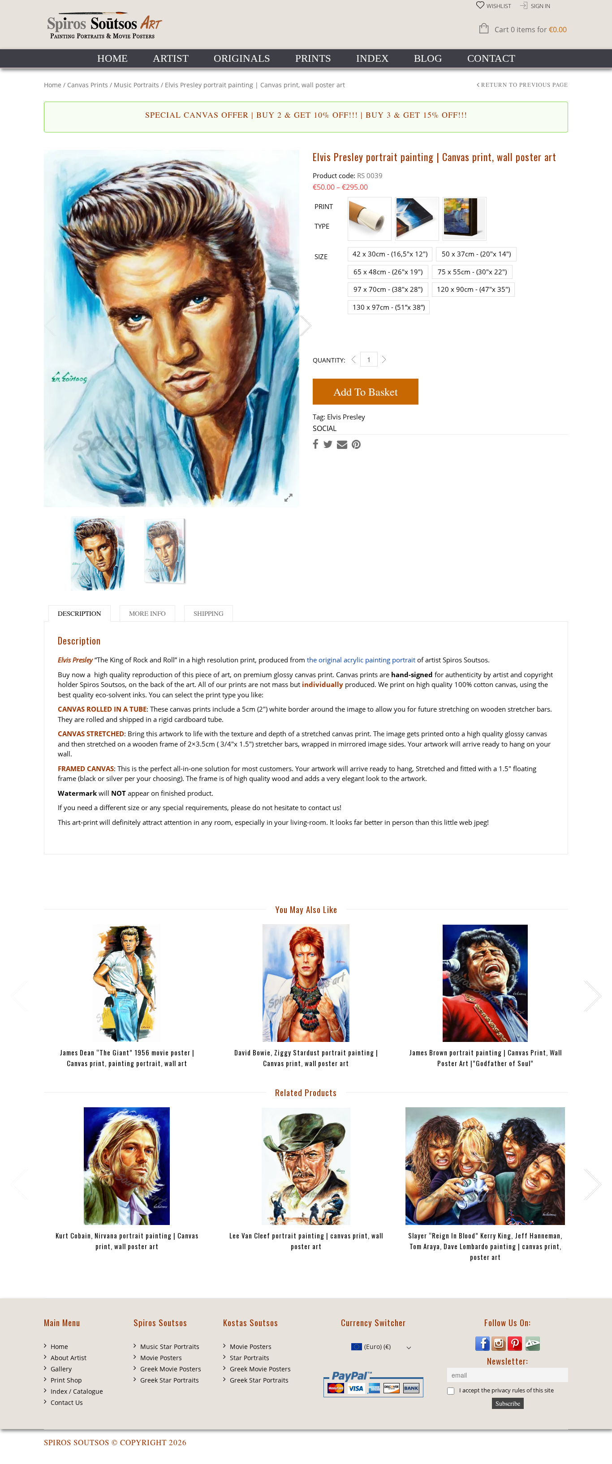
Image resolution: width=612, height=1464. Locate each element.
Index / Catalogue (77, 1391)
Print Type (324, 216)
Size (321, 256)
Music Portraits (136, 85)
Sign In (540, 6)
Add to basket (365, 391)
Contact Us (67, 1402)
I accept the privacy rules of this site (506, 1391)
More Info (147, 613)
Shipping (209, 613)
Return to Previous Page (524, 85)
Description (79, 613)
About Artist (68, 1357)
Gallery (61, 1369)
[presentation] (18, 996)
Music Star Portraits (169, 1346)
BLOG (428, 58)
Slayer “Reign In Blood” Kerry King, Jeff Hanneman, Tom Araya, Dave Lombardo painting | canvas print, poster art (485, 1246)
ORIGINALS (242, 58)
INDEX (372, 58)
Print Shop (66, 1380)
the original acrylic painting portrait (361, 659)
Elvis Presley (346, 416)
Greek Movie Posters (170, 1369)
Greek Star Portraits (169, 1380)
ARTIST (171, 58)
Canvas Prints (87, 85)
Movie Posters (161, 1357)
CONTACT (491, 58)
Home (52, 85)
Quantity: (329, 360)
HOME (112, 58)
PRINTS (313, 58)
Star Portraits (249, 1357)
